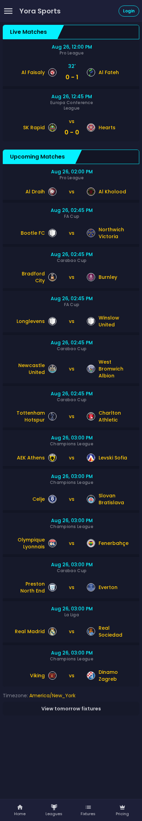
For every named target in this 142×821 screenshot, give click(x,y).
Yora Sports (40, 11)
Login (129, 11)
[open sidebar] (8, 11)
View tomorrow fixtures (71, 708)
